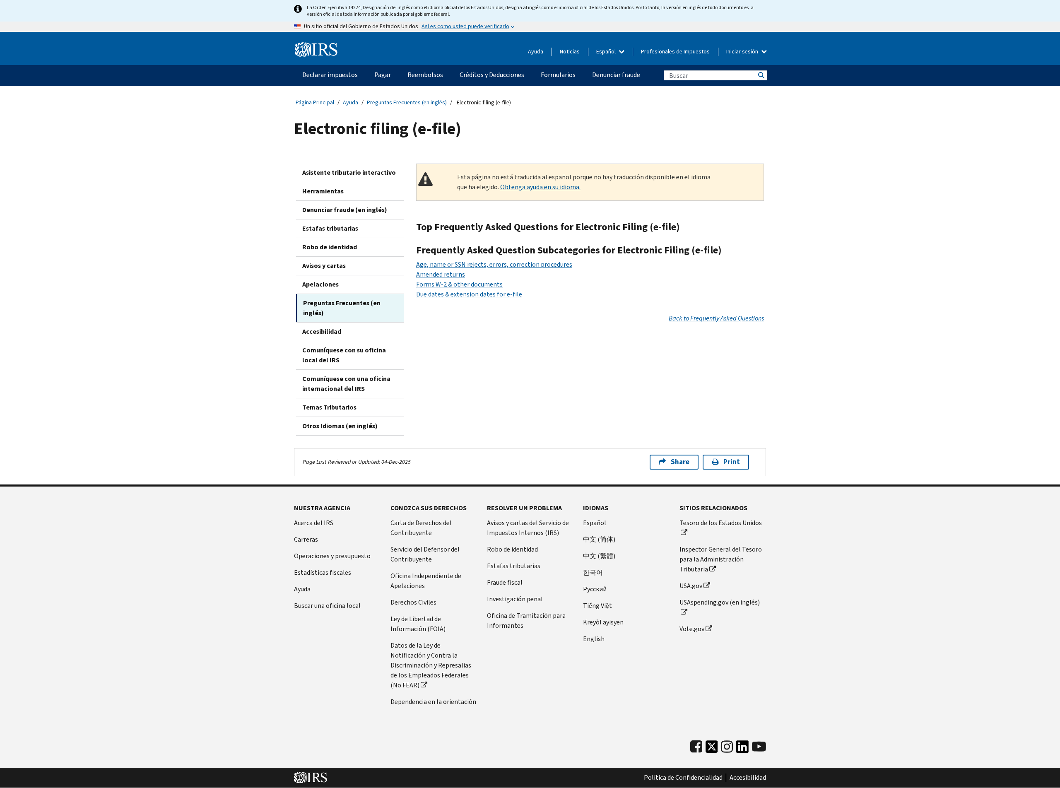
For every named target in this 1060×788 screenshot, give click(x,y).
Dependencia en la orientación (433, 701)
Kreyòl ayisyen (603, 622)
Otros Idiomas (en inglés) (340, 426)
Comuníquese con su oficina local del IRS (344, 355)
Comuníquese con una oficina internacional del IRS (346, 383)
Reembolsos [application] (425, 74)
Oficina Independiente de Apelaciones (425, 580)
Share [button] (680, 462)
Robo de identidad (329, 247)
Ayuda (535, 51)
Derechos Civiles (413, 602)
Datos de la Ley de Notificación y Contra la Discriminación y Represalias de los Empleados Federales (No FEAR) (430, 665)
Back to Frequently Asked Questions (716, 318)
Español (606, 51)
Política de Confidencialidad (683, 778)
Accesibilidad (321, 331)
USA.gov (690, 585)
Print (731, 462)
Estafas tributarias (330, 228)
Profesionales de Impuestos (675, 51)
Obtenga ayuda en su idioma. (540, 187)
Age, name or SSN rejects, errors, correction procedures (494, 264)
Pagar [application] (382, 74)
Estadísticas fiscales (322, 572)
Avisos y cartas (324, 265)
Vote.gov (691, 628)
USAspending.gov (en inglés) (719, 602)
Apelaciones (320, 284)
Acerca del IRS (313, 522)
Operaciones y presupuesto (332, 556)
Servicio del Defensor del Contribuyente (425, 554)
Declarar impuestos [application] (330, 74)
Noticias (570, 51)
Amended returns (440, 274)
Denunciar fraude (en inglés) (344, 209)
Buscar (760, 75)
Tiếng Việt (597, 605)
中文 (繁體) (599, 556)
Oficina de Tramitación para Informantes (526, 620)
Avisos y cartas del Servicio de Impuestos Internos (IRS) (528, 527)
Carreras (306, 539)
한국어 (593, 572)
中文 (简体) (599, 539)
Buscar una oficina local (327, 605)
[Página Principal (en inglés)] (316, 49)
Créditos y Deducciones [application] (492, 74)
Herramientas (323, 191)
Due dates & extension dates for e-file (469, 294)
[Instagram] (727, 746)
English (594, 638)
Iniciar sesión (742, 51)
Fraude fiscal (505, 582)
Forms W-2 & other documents (459, 284)
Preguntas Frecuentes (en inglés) (407, 102)
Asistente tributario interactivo (349, 172)
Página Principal (315, 102)
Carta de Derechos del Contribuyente (421, 527)
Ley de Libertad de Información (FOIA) (418, 623)
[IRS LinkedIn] (742, 749)
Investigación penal (515, 599)
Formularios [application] (558, 74)
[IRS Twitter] (712, 749)
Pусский (595, 589)
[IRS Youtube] (759, 746)
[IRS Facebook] (696, 746)
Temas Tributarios (329, 407)
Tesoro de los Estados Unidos (720, 522)
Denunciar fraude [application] (616, 74)
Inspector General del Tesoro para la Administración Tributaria (720, 559)
